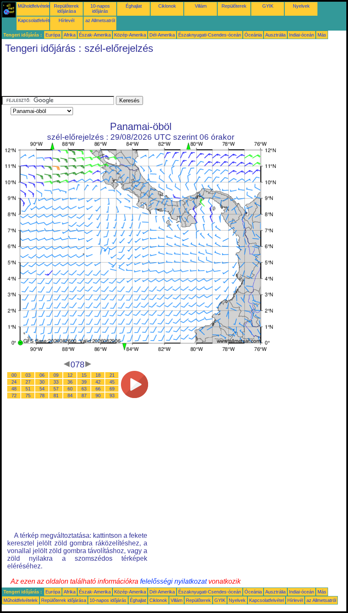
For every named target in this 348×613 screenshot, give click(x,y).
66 (98, 388)
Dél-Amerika (162, 34)
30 (42, 381)
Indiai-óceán (301, 34)
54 (42, 388)
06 (42, 375)
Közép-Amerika (130, 34)
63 (84, 388)
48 (14, 388)
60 (70, 388)
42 (98, 381)
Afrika (70, 34)
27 (28, 381)
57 (56, 388)
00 (14, 375)
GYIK (267, 5)
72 (14, 395)
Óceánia (253, 34)
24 (14, 381)
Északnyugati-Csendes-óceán (209, 34)
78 (42, 395)
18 (98, 375)
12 (70, 375)
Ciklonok (167, 5)
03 (28, 375)
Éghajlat (134, 5)
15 (84, 375)
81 (56, 395)
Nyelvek (301, 5)
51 (28, 388)
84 (70, 395)
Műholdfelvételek (35, 5)
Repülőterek (234, 5)
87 (84, 395)
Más (321, 34)
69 (112, 388)
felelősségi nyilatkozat (173, 581)
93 (112, 395)
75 (28, 395)
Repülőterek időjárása (66, 8)
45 (112, 381)
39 (84, 381)
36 (70, 381)
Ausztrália (275, 34)
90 (98, 395)
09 (56, 375)
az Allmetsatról (100, 20)
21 (112, 375)
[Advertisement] (156, 77)
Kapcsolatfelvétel (35, 20)
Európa (52, 34)
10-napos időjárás (100, 8)
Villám (201, 5)
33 (56, 381)
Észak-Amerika (95, 34)
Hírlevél (66, 20)
